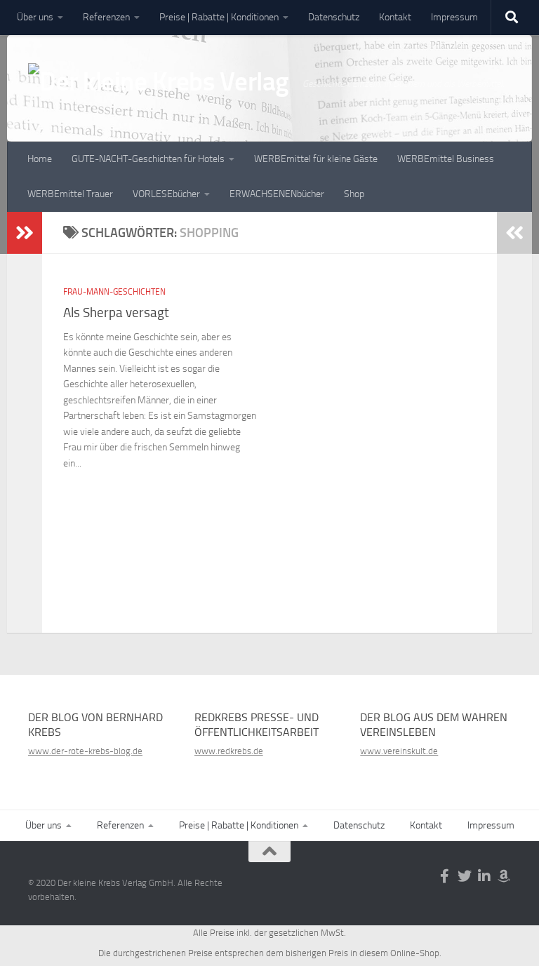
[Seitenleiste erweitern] (24, 233)
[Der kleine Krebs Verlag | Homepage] (158, 92)
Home (39, 159)
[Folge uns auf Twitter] (465, 876)
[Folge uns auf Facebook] (445, 876)
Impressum (454, 17)
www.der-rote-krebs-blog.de (85, 751)
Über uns (35, 17)
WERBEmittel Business (445, 159)
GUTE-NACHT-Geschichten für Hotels (148, 159)
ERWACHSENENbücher (276, 194)
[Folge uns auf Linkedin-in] (484, 876)
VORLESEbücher (166, 194)
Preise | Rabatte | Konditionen (219, 17)
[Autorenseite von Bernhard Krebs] (504, 876)
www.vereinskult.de (399, 751)
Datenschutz (333, 17)
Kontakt (395, 17)
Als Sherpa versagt (116, 312)
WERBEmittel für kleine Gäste (316, 159)
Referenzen (106, 17)
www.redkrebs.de (228, 751)
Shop (354, 194)
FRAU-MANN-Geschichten (114, 292)
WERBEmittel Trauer (70, 194)
